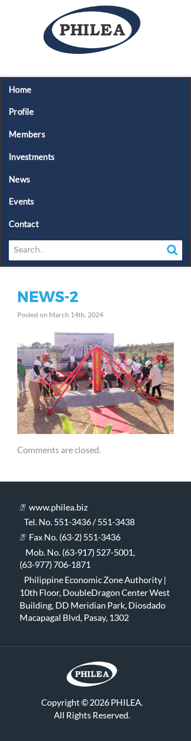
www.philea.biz (58, 507)
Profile (21, 111)
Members (27, 134)
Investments (31, 157)
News (19, 179)
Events (21, 201)
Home (20, 89)
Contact (24, 224)
